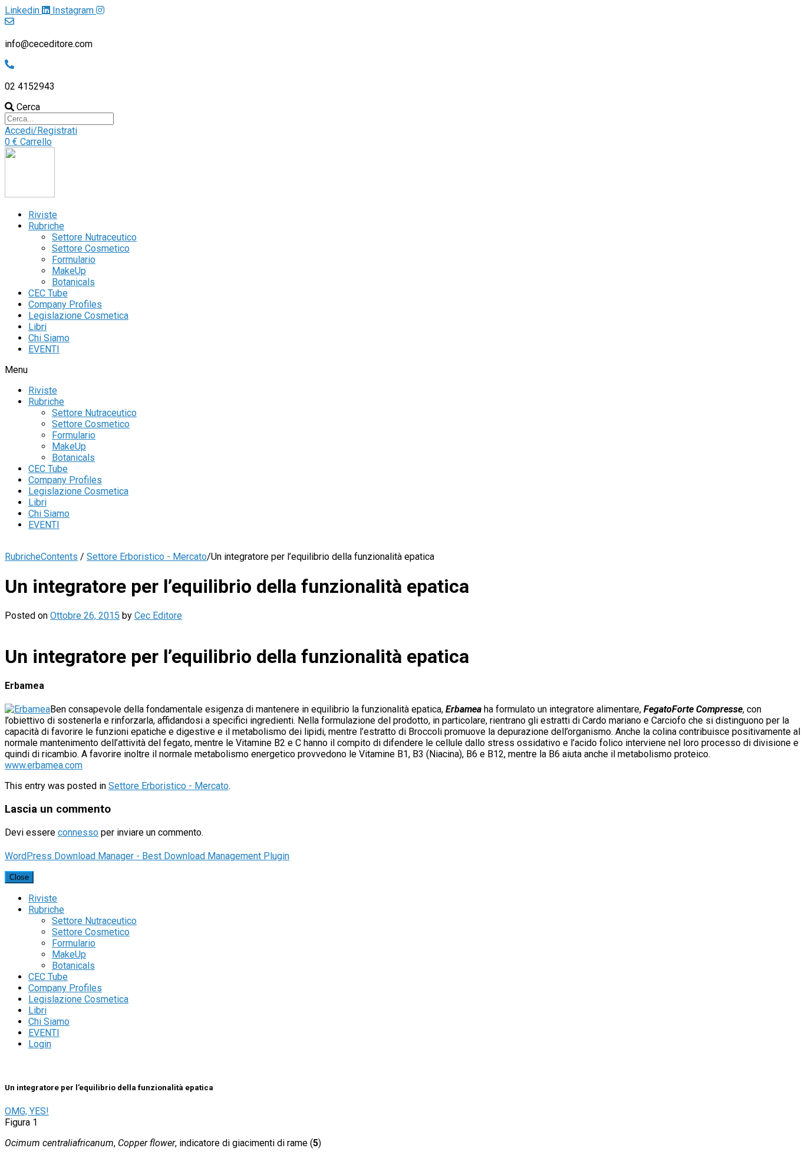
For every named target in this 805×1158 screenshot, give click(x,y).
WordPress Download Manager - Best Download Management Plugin (147, 856)
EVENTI (44, 349)
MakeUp (69, 270)
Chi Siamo (49, 338)
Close (19, 877)
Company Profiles (65, 304)
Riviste (42, 214)
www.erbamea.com (44, 765)
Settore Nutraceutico (94, 237)
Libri (37, 326)
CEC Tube (48, 293)
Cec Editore (158, 615)
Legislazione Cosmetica (78, 315)
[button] (41, 130)
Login (39, 1044)
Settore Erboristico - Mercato (147, 556)
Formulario (73, 259)
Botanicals (73, 282)
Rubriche (46, 226)
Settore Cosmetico (91, 248)
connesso (78, 832)
